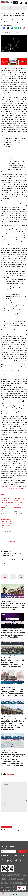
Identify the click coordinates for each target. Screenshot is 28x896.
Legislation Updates (7, 631)
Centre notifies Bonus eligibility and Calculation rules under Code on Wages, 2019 (13, 635)
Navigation (14, 894)
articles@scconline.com (20, 857)
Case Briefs (4, 601)
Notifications (17, 631)
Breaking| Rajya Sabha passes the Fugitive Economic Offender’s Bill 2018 (7, 523)
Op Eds (3, 750)
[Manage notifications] (3, 893)
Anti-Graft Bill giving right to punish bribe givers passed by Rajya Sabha (7, 502)
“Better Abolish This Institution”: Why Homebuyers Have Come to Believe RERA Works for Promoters (13, 758)
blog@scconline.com (5, 857)
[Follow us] (3, 860)
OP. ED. (8, 750)
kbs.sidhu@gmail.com (9, 486)
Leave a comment (10, 541)
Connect (16, 2)
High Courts (11, 601)
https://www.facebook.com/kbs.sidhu (13, 488)
